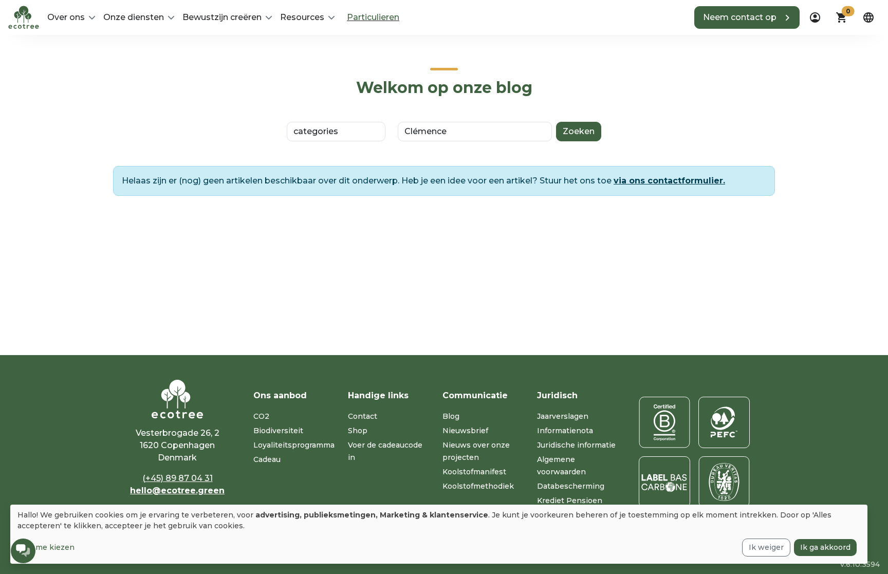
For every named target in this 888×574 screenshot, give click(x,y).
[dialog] (438, 534)
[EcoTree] (23, 16)
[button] (747, 17)
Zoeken (579, 131)
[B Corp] (664, 422)
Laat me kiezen (46, 547)
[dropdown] (815, 17)
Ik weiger (766, 547)
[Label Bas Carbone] (664, 482)
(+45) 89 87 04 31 (177, 478)
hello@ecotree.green (177, 490)
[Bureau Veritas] (724, 482)
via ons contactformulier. (669, 181)
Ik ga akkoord (825, 547)
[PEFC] (724, 422)
